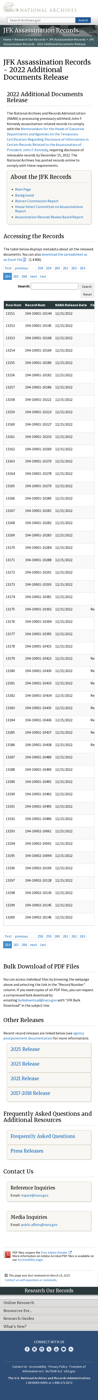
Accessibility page (30, 1260)
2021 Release (24, 1078)
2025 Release (25, 1049)
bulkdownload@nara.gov (37, 1000)
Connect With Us (49, 1342)
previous (21, 268)
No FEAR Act (54, 1371)
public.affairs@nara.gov (39, 1224)
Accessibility (37, 1366)
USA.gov (69, 1371)
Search (83, 20)
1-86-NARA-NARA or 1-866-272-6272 (49, 1383)
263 (82, 268)
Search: (24, 286)
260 (57, 268)
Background (24, 195)
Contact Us (19, 1366)
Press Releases (26, 1151)
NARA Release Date (71, 305)
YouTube (56, 1349)
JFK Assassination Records (67, 39)
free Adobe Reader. (55, 1252)
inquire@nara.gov (34, 1195)
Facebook (27, 1349)
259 (49, 268)
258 (40, 268)
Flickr (71, 1349)
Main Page (23, 189)
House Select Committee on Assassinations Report (49, 208)
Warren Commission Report (37, 201)
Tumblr (49, 1349)
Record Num (35, 305)
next (33, 276)
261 (65, 268)
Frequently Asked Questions (42, 1136)
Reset (87, 294)
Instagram (41, 1349)
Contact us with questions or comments (31, 1280)
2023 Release (24, 1064)
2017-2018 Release (30, 1093)
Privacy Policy (58, 1366)
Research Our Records (30, 39)
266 (24, 276)
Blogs (63, 1349)
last (43, 276)
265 (16, 276)
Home (7, 39)
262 (74, 268)
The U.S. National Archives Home (39, 8)
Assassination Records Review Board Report (49, 217)
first (8, 268)
